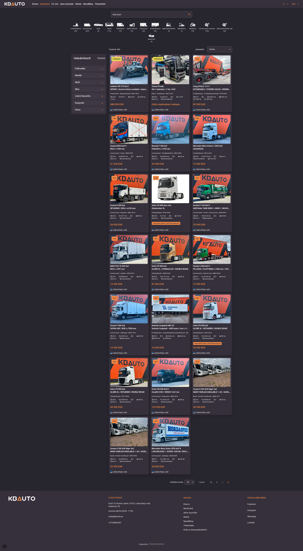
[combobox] (219, 49)
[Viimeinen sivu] (228, 482)
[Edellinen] (217, 482)
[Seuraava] (222, 482)
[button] (88, 68)
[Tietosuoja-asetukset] (4, 546)
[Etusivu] (211, 482)
